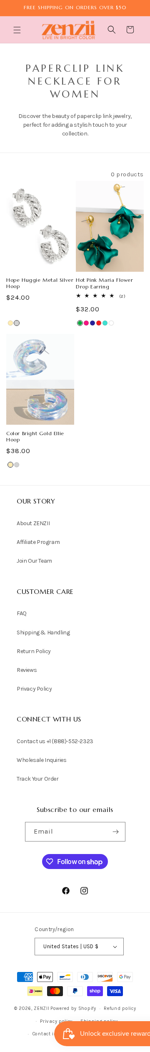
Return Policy (34, 651)
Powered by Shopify (73, 1008)
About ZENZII (33, 523)
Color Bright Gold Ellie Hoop (35, 436)
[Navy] (92, 323)
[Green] (80, 323)
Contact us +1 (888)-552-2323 (55, 741)
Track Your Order (38, 778)
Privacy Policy (34, 688)
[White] (111, 323)
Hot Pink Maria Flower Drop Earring (104, 283)
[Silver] (16, 323)
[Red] (98, 323)
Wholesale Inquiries (41, 760)
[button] (18, 30)
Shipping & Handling (43, 632)
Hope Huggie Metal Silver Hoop (39, 283)
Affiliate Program (38, 542)
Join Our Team (34, 560)
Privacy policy (56, 1021)
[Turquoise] (105, 323)
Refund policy (120, 1008)
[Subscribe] (116, 832)
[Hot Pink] (86, 323)
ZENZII (41, 1008)
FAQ (22, 613)
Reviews (27, 670)
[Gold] (10, 323)
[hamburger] (18, 31)
